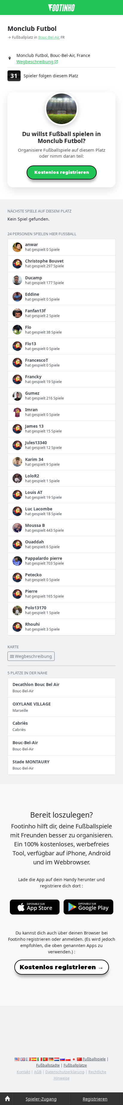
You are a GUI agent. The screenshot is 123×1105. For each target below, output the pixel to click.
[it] (39, 1059)
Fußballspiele (94, 1059)
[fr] (28, 1059)
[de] (51, 1059)
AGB (37, 1071)
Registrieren (95, 1099)
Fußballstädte (48, 1065)
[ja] (73, 1059)
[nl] (56, 1059)
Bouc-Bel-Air (48, 37)
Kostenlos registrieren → (62, 967)
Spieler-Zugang (41, 1099)
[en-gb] (22, 1059)
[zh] (79, 1059)
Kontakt (23, 1071)
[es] (34, 1059)
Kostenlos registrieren (61, 172)
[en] (17, 1059)
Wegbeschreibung (35, 61)
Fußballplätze (75, 1065)
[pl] (68, 1059)
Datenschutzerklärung (64, 1071)
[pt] (45, 1059)
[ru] (62, 1059)
